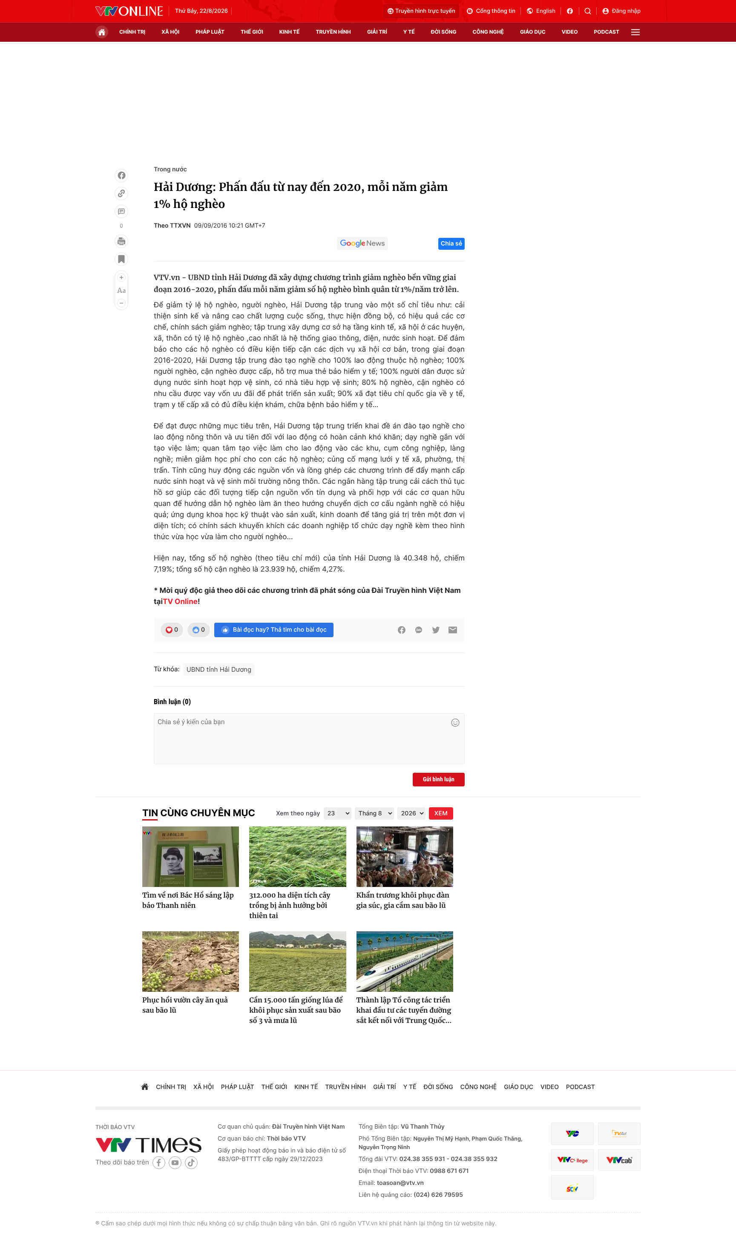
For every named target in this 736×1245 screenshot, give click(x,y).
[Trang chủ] (101, 32)
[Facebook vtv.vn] (572, 11)
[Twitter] (436, 630)
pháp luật (210, 32)
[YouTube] (175, 1162)
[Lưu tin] (121, 259)
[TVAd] (619, 1134)
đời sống (444, 32)
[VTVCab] (619, 1160)
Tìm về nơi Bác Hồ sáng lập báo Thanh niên (188, 900)
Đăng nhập (626, 11)
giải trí (377, 32)
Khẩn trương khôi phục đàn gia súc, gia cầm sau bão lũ (402, 900)
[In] (121, 241)
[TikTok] (191, 1162)
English (545, 11)
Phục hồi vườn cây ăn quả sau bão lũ (185, 1005)
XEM (441, 813)
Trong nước (170, 169)
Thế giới (252, 32)
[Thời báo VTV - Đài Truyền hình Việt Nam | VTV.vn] (129, 11)
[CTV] (572, 1160)
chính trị (132, 32)
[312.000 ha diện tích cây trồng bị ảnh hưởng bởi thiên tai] (297, 856)
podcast (606, 32)
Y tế (409, 32)
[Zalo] (419, 630)
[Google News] (362, 244)
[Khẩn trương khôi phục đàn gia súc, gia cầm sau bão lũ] (404, 856)
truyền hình (333, 32)
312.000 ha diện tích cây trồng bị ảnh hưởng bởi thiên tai (289, 905)
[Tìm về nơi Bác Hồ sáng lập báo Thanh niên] (190, 856)
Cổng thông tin (495, 11)
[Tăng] (121, 277)
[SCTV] (572, 1187)
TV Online (180, 602)
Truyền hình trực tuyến (425, 11)
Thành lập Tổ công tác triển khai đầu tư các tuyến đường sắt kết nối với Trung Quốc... (404, 1010)
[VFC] (572, 1134)
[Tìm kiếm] (590, 11)
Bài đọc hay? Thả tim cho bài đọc (280, 629)
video (570, 32)
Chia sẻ (451, 243)
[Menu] (635, 32)
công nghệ (488, 32)
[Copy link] (121, 193)
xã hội (170, 32)
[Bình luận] (121, 211)
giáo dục (533, 32)
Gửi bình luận (438, 779)
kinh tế (289, 32)
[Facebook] (121, 175)
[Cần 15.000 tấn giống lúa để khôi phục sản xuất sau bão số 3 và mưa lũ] (297, 961)
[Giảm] (121, 303)
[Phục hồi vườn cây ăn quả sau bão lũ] (190, 961)
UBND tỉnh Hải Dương (219, 669)
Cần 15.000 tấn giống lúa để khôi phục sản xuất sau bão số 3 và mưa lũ (295, 1010)
